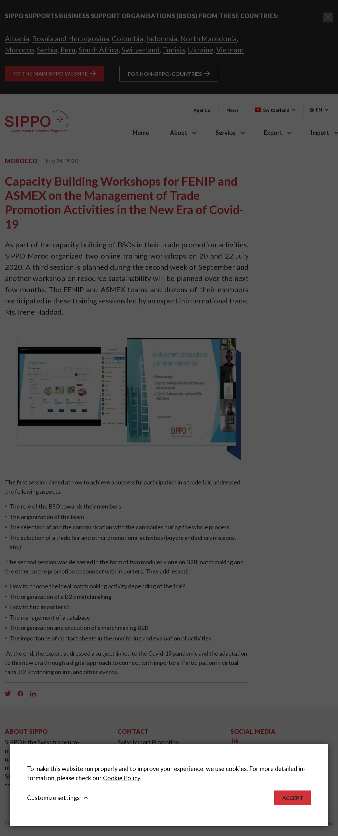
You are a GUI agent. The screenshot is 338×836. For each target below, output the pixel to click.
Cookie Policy (121, 778)
